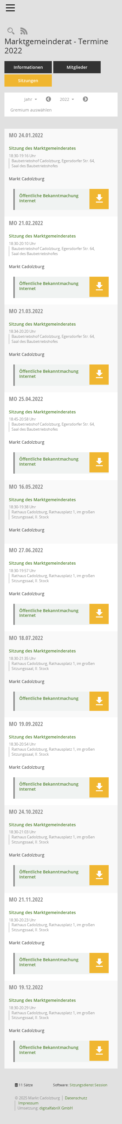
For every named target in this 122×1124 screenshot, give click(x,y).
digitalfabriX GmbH (56, 1108)
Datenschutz (76, 1098)
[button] (99, 199)
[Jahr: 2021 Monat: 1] (48, 99)
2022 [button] (65, 99)
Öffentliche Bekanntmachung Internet (48, 198)
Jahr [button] (28, 99)
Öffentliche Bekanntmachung (48, 698)
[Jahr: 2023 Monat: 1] (85, 99)
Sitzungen (28, 80)
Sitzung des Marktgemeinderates (42, 148)
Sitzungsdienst (88, 1085)
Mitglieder (77, 67)
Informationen (28, 67)
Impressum (27, 1103)
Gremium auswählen (31, 110)
